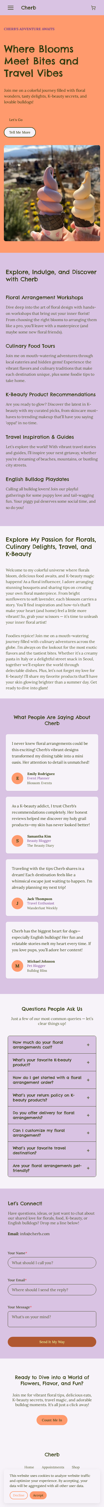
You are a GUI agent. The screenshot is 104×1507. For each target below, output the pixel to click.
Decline (18, 1495)
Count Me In (52, 1420)
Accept (38, 1495)
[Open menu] (11, 8)
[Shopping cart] (93, 8)
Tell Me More (19, 132)
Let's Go (15, 120)
